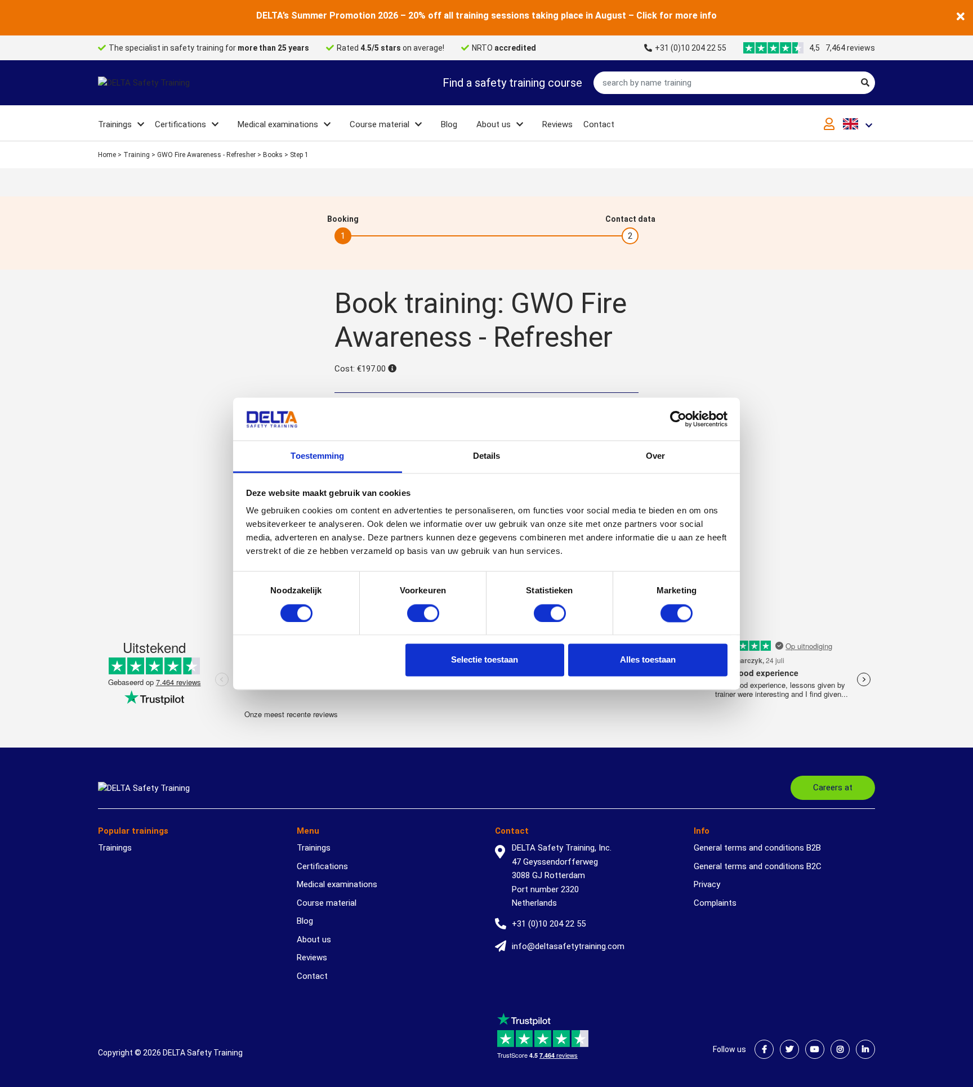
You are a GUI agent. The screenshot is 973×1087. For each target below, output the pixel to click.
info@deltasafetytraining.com (568, 946)
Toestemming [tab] (317, 456)
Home (107, 155)
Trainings (115, 124)
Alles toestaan (648, 660)
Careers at (833, 787)
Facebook (764, 1049)
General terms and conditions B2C (758, 866)
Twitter (789, 1049)
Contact (598, 124)
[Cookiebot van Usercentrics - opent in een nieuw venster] (678, 418)
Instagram (840, 1049)
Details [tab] (487, 456)
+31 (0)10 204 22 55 (690, 47)
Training (136, 155)
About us (493, 124)
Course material (379, 124)
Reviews (557, 124)
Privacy (707, 884)
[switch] (423, 613)
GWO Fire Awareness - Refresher (206, 155)
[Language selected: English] (859, 123)
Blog (449, 124)
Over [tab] (655, 456)
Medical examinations (278, 124)
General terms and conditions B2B (757, 848)
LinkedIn (865, 1049)
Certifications (180, 124)
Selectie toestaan (484, 660)
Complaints (715, 903)
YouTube (815, 1049)
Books (273, 155)
